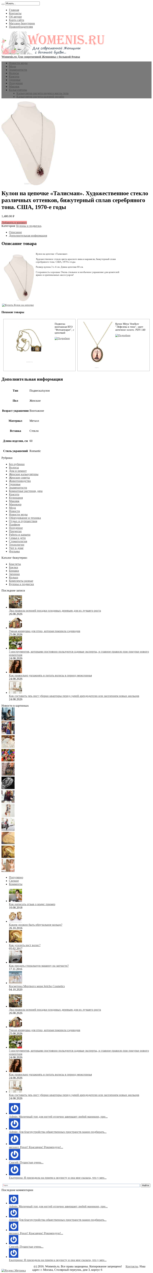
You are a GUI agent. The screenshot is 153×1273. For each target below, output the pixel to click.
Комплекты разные (21, 580)
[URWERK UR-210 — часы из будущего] (8, 788)
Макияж (14, 86)
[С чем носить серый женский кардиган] (8, 829)
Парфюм (14, 524)
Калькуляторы (18, 89)
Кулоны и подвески (28, 225)
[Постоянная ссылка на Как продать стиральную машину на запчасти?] (15, 962)
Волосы (14, 73)
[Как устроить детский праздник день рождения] (8, 760)
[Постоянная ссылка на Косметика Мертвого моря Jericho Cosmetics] (15, 982)
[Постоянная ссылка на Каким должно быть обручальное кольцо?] (15, 921)
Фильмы (14, 551)
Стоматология (18, 541)
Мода (12, 66)
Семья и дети (17, 538)
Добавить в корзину (14, 222)
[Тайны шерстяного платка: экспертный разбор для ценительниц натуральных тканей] (8, 719)
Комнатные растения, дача (26, 491)
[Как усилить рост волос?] (8, 857)
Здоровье (15, 79)
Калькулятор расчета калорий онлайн (40, 96)
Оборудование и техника (25, 517)
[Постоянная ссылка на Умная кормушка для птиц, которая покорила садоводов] (15, 627)
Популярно (16, 877)
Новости (14, 511)
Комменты (15, 884)
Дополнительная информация (28, 235)
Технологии (16, 544)
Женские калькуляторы (23, 474)
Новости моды (18, 63)
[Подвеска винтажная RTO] (62, 338)
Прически (15, 531)
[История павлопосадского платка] (8, 802)
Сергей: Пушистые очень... (26, 1162)
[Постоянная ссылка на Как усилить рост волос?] (15, 941)
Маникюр (15, 504)
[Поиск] (2, 4)
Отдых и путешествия (23, 521)
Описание (15, 232)
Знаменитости (18, 69)
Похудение (16, 83)
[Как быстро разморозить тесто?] (8, 843)
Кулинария (16, 497)
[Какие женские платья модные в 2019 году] (8, 815)
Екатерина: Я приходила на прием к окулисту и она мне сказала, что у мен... (58, 1177)
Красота (14, 76)
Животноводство (20, 481)
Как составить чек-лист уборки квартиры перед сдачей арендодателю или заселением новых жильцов (74, 696)
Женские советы (19, 477)
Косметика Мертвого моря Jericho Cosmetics (37, 986)
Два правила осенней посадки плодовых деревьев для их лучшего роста (55, 610)
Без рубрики (17, 464)
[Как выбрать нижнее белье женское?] (8, 871)
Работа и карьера (19, 534)
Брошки (14, 570)
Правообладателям (21, 26)
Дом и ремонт (18, 470)
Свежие (14, 880)
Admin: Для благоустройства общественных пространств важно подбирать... (58, 1131)
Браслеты (15, 564)
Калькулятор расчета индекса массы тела (42, 93)
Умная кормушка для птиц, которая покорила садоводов (44, 631)
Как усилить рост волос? (24, 945)
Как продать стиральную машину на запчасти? (39, 965)
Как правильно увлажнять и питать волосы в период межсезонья (50, 675)
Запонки (14, 574)
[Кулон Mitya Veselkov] (122, 335)
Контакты (15, 13)
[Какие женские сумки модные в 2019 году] (8, 774)
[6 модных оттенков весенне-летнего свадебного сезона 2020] (8, 747)
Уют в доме (16, 548)
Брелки (13, 567)
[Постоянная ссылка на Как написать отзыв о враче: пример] (15, 900)
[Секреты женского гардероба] (8, 733)
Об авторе (15, 16)
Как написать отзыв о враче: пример (32, 904)
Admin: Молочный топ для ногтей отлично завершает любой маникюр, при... (58, 1116)
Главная (14, 10)
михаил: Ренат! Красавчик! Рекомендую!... (36, 1147)
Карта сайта (16, 20)
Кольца (13, 577)
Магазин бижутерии (22, 23)
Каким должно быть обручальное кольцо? (35, 924)
